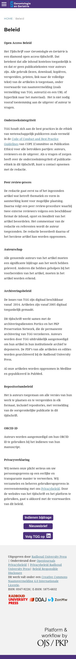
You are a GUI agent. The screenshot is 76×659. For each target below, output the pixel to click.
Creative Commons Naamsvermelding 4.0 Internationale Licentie (37, 581)
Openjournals (46, 561)
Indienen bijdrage (38, 517)
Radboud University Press (49, 556)
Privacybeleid (50, 489)
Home (8, 18)
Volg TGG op (35, 536)
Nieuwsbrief (38, 526)
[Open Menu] (4, 4)
